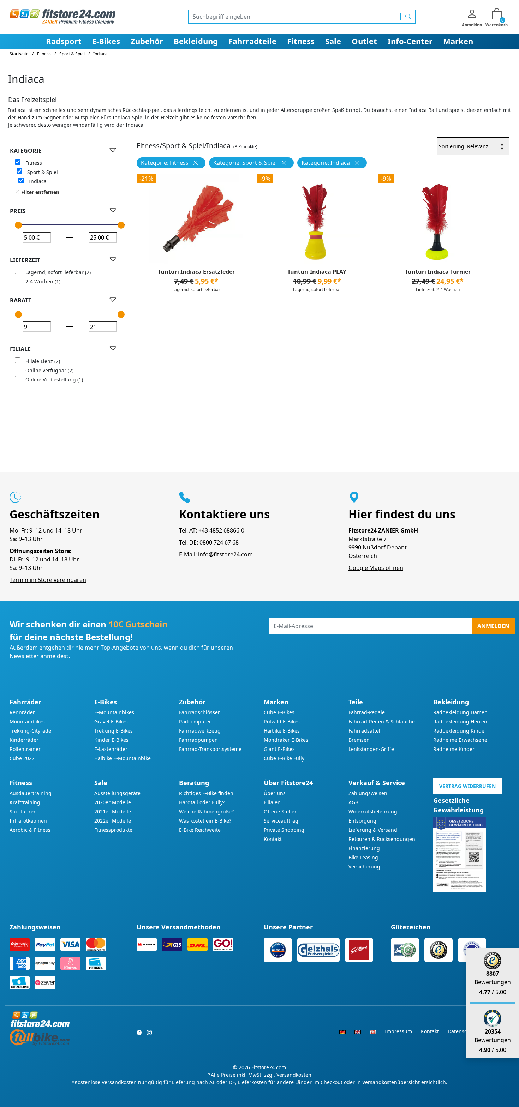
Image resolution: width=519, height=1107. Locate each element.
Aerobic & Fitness (30, 829)
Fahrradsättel (364, 730)
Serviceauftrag (281, 820)
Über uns (275, 793)
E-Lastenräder (110, 749)
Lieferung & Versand (372, 829)
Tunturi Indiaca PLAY (316, 272)
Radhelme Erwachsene (460, 739)
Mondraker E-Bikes (286, 739)
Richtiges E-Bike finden (206, 793)
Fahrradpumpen (198, 739)
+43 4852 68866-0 (221, 530)
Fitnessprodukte (113, 829)
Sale (333, 41)
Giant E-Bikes (279, 749)
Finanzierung (364, 848)
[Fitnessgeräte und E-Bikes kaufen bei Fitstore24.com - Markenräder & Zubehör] (62, 16)
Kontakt (273, 839)
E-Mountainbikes (114, 712)
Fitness (301, 41)
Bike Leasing (363, 857)
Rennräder (22, 712)
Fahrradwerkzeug (200, 730)
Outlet (364, 41)
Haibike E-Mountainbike (122, 758)
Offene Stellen (281, 811)
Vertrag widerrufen (467, 786)
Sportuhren (23, 811)
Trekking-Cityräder (31, 730)
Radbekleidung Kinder (460, 730)
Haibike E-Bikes (282, 730)
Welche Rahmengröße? (206, 811)
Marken (458, 41)
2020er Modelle (112, 802)
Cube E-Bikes (279, 712)
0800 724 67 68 (219, 542)
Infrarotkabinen (28, 820)
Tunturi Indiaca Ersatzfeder (196, 272)
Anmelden (493, 626)
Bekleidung (196, 41)
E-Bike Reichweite (200, 829)
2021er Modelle (112, 811)
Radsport (64, 41)
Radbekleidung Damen (460, 712)
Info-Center (410, 41)
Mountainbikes (27, 721)
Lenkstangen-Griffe (371, 749)
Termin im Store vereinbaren (48, 580)
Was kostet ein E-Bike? (205, 820)
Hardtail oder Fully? (202, 802)
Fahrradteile (252, 41)
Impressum (398, 1031)
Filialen (272, 802)
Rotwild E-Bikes (282, 721)
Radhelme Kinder (454, 749)
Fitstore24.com (268, 1067)
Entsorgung (362, 820)
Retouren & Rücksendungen (381, 839)
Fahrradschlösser (199, 712)
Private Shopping (284, 829)
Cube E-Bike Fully (284, 758)
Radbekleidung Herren (460, 721)
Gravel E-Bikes (111, 721)
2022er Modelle (112, 820)
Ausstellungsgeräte (117, 793)
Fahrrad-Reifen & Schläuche (381, 721)
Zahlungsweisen (367, 793)
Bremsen (359, 739)
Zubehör (147, 41)
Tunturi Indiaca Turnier (438, 272)
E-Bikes (106, 41)
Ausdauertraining (31, 793)
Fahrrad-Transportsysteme (210, 749)
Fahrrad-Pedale (366, 712)
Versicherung (364, 866)
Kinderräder (24, 739)
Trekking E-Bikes (113, 730)
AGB (353, 802)
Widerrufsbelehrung (372, 811)
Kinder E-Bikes (111, 739)
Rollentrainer (25, 749)
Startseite (19, 54)
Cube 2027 (22, 758)
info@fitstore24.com (225, 554)
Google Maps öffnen (375, 568)
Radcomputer (195, 721)
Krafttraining (25, 802)
